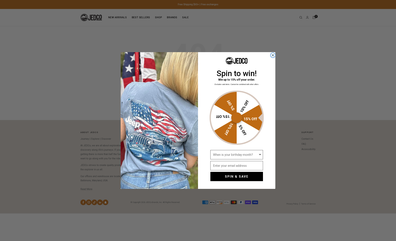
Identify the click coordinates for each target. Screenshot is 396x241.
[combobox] (235, 154)
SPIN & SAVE (236, 176)
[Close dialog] (272, 55)
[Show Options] (260, 154)
